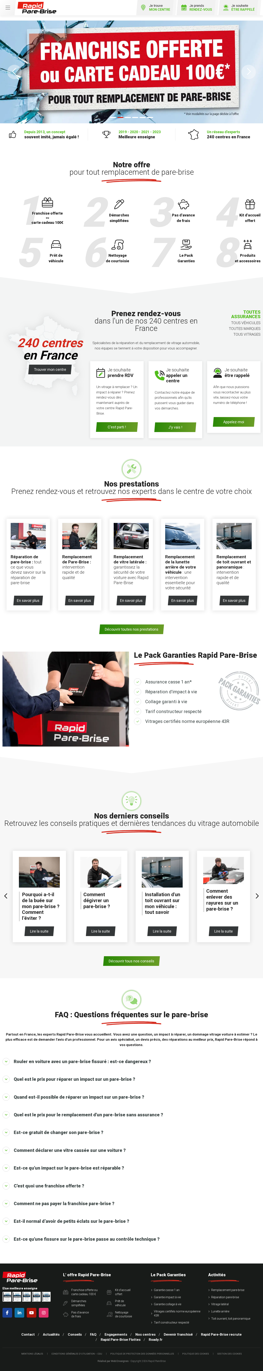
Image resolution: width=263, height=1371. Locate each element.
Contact (28, 1334)
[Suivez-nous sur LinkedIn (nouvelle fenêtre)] (20, 1313)
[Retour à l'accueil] (36, 8)
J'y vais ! (175, 427)
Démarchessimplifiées (78, 1303)
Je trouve (159, 8)
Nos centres (145, 1334)
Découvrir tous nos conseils (131, 961)
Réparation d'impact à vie (171, 691)
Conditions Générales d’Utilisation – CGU (76, 1354)
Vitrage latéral (220, 1304)
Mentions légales (32, 1354)
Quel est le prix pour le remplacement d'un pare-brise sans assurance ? (88, 1114)
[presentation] (5, 896)
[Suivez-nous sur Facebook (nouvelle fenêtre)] (8, 1313)
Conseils (75, 1334)
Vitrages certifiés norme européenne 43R (187, 721)
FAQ (93, 1334)
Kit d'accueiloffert (122, 1292)
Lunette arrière (220, 1311)
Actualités (51, 1334)
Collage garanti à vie (166, 701)
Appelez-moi (233, 422)
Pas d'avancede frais (80, 1314)
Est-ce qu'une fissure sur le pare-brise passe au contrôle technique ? (87, 1239)
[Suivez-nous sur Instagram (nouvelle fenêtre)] (44, 1313)
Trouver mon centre (50, 369)
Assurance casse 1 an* (168, 681)
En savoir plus (28, 600)
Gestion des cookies (229, 1354)
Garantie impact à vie (167, 1297)
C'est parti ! (117, 427)
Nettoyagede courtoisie (123, 1314)
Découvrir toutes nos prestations (131, 629)
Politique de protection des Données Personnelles (142, 1354)
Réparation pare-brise (225, 1297)
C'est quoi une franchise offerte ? (49, 1185)
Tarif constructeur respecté (173, 711)
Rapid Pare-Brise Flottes (121, 1339)
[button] (14, 72)
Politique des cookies (195, 1354)
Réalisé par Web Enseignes (113, 1361)
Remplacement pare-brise (227, 1290)
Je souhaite (243, 8)
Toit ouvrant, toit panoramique (230, 1318)
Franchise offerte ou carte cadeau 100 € (84, 1292)
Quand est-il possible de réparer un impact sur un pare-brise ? (79, 1097)
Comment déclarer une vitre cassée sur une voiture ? (70, 1150)
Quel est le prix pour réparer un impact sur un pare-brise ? (74, 1079)
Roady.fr (156, 1339)
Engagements (116, 1334)
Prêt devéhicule (120, 1303)
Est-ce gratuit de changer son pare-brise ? (58, 1132)
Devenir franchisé (178, 1334)
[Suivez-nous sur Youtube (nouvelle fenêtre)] (32, 1313)
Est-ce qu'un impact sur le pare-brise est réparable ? (69, 1168)
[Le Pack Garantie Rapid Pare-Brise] (131, 72)
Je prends (200, 8)
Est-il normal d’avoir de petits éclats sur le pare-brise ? (71, 1221)
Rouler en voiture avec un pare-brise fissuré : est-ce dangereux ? (82, 1061)
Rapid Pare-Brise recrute (221, 1334)
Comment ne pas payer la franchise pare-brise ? (64, 1203)
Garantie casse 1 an (167, 1290)
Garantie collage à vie (167, 1304)
